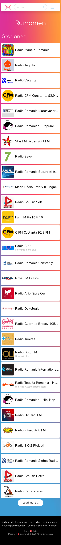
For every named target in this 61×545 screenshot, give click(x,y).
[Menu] (52, 7)
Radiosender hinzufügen (14, 522)
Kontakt (53, 525)
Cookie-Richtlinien (37, 525)
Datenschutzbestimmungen (43, 522)
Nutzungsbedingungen (13, 525)
